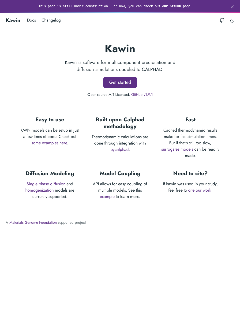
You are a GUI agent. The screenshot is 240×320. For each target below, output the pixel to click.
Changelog (51, 20)
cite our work (199, 190)
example (107, 196)
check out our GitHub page (166, 6)
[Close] (232, 7)
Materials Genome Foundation (33, 222)
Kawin (13, 20)
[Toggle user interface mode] (232, 20)
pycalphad (119, 149)
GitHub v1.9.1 (142, 94)
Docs (31, 20)
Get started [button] (120, 82)
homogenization (39, 190)
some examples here (49, 143)
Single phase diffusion (45, 184)
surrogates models (177, 149)
